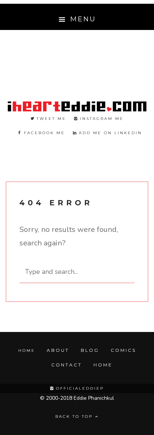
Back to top (75, 416)
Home (26, 350)
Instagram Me (101, 118)
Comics (123, 350)
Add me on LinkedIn (109, 132)
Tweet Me (50, 118)
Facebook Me (43, 132)
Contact (66, 365)
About (58, 350)
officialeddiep (79, 388)
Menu (81, 19)
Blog (90, 350)
